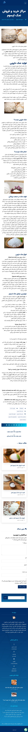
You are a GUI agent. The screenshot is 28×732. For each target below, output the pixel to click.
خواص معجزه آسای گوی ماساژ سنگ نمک (14, 687)
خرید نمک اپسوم (20, 411)
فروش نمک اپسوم (12, 414)
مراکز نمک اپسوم (23, 419)
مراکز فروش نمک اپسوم (12, 417)
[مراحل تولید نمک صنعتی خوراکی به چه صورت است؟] (14, 695)
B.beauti (21, 408)
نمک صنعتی (8, 51)
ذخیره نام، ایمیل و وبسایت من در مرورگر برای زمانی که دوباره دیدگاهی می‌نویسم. (14, 582)
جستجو (5, 597)
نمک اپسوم (19, 158)
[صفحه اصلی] (25, 19)
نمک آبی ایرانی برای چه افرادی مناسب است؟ (13, 716)
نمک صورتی (19, 369)
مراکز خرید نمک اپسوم (22, 417)
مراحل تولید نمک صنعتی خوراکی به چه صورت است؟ (14, 700)
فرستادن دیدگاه (22, 587)
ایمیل (25, 565)
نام (26, 558)
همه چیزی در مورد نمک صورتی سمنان (13, 714)
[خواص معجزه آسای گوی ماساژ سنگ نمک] (14, 682)
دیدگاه (25, 543)
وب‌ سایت (24, 572)
